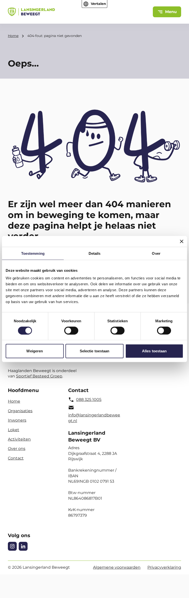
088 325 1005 (88, 399)
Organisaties (20, 411)
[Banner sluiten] (181, 241)
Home (13, 36)
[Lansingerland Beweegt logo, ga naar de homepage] (31, 12)
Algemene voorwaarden (117, 567)
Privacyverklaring (164, 567)
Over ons (16, 448)
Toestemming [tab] (33, 253)
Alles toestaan (154, 351)
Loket (13, 429)
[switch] (71, 330)
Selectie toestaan (95, 351)
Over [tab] (156, 253)
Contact (16, 458)
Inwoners (17, 420)
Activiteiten (19, 439)
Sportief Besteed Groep (39, 376)
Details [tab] (95, 253)
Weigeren (34, 351)
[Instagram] (12, 546)
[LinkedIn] (23, 546)
